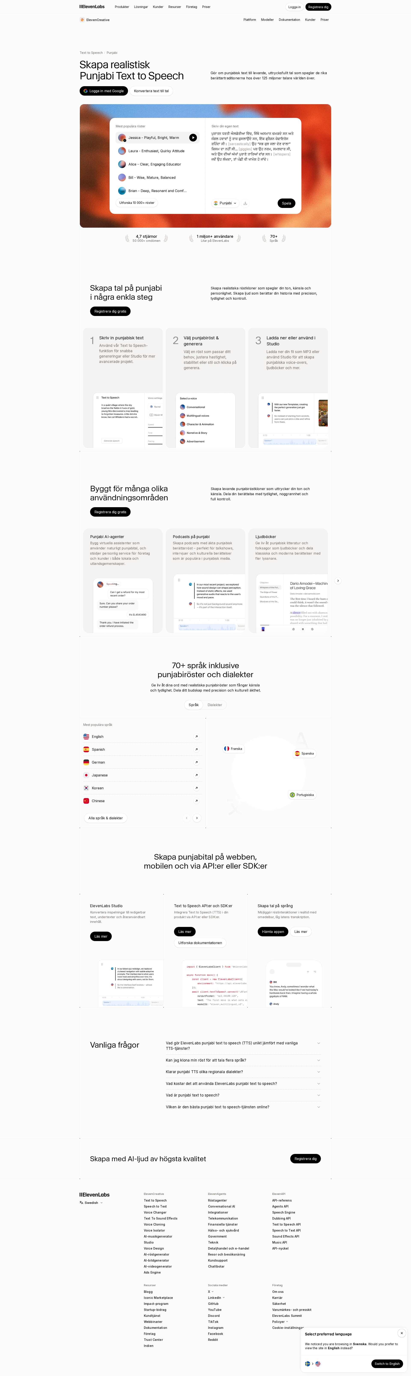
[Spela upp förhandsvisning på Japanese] (86, 775)
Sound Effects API (285, 1236)
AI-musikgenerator (158, 1236)
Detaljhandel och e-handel (228, 1248)
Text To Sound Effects (160, 1218)
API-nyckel (280, 1248)
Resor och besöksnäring (226, 1254)
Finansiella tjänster (223, 1224)
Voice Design (154, 1248)
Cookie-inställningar (288, 1327)
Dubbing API (281, 1218)
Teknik (213, 1242)
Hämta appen (273, 931)
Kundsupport (218, 1260)
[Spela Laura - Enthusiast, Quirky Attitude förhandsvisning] (193, 151)
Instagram (215, 1327)
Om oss (278, 1291)
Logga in (295, 7)
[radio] (158, 137)
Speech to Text (155, 1206)
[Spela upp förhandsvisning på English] (86, 737)
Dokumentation (155, 1327)
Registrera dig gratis (110, 311)
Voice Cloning (154, 1224)
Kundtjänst (152, 1315)
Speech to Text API (286, 1230)
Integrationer (218, 1212)
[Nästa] (338, 580)
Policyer (278, 1321)
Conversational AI (221, 1206)
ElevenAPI (278, 1194)
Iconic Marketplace (158, 1297)
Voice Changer (155, 1212)
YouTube (215, 1309)
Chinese (110, 801)
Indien (148, 1345)
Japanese (112, 775)
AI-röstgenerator (156, 1254)
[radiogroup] (158, 164)
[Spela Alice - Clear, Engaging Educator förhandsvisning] (193, 164)
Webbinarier (153, 1321)
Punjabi (112, 52)
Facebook (215, 1333)
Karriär (277, 1297)
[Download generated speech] (245, 203)
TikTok (213, 1321)
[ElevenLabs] (92, 6)
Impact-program (156, 1303)
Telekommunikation (223, 1218)
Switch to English (387, 1364)
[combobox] (225, 203)
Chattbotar (216, 1266)
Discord (214, 1315)
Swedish (91, 1203)
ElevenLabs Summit (287, 1315)
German (111, 762)
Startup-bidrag (155, 1309)
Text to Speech (91, 52)
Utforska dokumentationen (200, 943)
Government (217, 1236)
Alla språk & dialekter (105, 818)
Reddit (213, 1339)
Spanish (111, 749)
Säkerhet (279, 1303)
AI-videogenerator (158, 1266)
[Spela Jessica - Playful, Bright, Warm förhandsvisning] (193, 137)
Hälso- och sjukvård (223, 1230)
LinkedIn (214, 1297)
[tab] (193, 705)
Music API (279, 1242)
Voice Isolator (154, 1230)
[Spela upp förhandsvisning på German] (86, 762)
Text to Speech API (286, 1224)
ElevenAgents (217, 1194)
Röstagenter (217, 1200)
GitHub (213, 1303)
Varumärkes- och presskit (291, 1309)
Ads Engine (152, 1272)
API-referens (282, 1200)
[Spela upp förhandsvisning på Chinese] (86, 801)
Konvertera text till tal (151, 91)
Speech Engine (283, 1212)
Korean (110, 788)
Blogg (148, 1291)
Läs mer (100, 936)
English (110, 736)
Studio (149, 1242)
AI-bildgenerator (156, 1260)
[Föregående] (186, 818)
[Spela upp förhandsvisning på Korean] (86, 788)
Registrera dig (318, 7)
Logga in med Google (106, 91)
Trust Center (153, 1339)
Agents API (280, 1206)
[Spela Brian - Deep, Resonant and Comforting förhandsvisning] (193, 191)
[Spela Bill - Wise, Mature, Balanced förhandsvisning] (193, 177)
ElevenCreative (154, 1194)
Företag (149, 1333)
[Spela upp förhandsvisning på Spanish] (86, 749)
